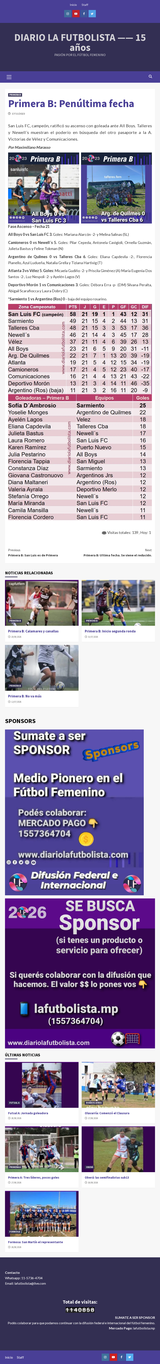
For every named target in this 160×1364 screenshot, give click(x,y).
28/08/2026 (16, 1118)
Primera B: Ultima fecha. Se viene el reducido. (118, 552)
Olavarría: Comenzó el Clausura (107, 1113)
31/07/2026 (93, 636)
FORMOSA (14, 1231)
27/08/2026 (93, 1118)
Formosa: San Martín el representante (35, 1242)
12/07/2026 (16, 701)
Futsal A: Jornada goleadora (28, 1113)
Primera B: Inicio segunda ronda (110, 631)
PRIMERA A (15, 1167)
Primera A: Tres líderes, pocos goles (33, 1177)
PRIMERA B (15, 94)
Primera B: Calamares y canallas (33, 631)
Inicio (73, 4)
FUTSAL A (14, 1102)
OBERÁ (89, 1167)
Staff (85, 4)
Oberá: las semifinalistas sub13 (107, 1177)
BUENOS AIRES (94, 1102)
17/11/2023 (18, 113)
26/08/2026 (93, 1182)
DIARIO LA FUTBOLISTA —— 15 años (80, 42)
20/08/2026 (16, 636)
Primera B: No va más (24, 696)
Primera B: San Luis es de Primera (33, 552)
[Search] (150, 76)
